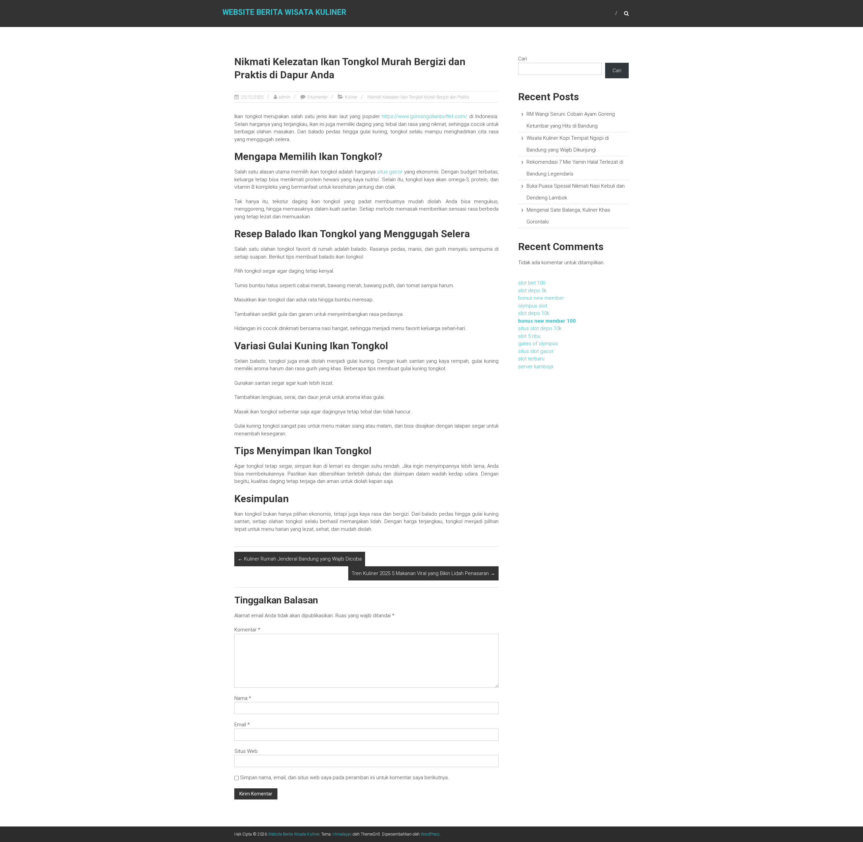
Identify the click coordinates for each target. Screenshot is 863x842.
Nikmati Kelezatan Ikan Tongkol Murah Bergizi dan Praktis (418, 97)
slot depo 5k (532, 291)
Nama (242, 698)
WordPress (430, 834)
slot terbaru (531, 359)
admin (284, 97)
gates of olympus (538, 344)
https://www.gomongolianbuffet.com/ (424, 116)
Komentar (247, 630)
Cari (522, 59)
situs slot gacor (536, 351)
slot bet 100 (531, 283)
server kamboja (535, 366)
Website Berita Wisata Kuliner (284, 12)
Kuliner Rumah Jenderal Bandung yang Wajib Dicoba (300, 559)
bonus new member (541, 298)
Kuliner (351, 97)
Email (242, 725)
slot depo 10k (533, 313)
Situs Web (246, 751)
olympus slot (532, 306)
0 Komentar (317, 97)
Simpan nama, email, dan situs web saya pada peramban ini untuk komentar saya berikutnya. (344, 778)
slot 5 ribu (529, 336)
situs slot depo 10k (539, 328)
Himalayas (342, 834)
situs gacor (390, 172)
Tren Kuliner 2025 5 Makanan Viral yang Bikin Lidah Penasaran (423, 573)
